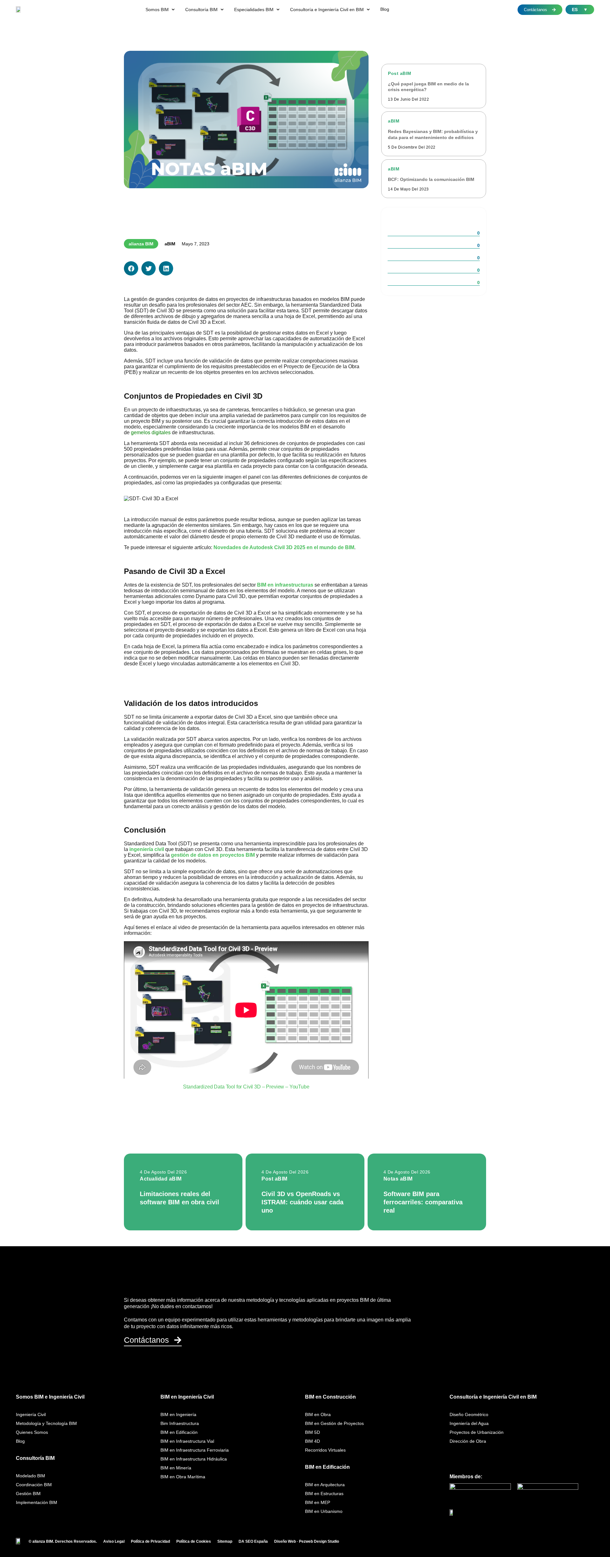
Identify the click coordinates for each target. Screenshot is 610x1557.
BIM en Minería (175, 1467)
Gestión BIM (28, 1493)
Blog (20, 1441)
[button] (161, 9)
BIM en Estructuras (324, 1493)
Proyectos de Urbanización (477, 1432)
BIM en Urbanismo (323, 1511)
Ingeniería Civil (31, 1414)
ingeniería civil (146, 849)
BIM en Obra (318, 1414)
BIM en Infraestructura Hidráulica (193, 1458)
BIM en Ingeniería (178, 1414)
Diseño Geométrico (469, 1414)
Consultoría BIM (35, 1458)
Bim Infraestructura (179, 1423)
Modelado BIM (30, 1475)
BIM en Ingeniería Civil (187, 1397)
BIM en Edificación (179, 1432)
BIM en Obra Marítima (182, 1476)
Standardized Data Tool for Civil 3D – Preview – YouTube (246, 1086)
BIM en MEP (317, 1502)
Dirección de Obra (468, 1441)
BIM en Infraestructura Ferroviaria (194, 1450)
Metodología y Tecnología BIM (46, 1423)
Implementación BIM (36, 1502)
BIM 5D (312, 1432)
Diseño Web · (286, 1541)
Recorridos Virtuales (325, 1450)
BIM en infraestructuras (285, 585)
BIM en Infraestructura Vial (187, 1441)
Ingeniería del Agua (469, 1423)
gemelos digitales (151, 432)
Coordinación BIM (34, 1484)
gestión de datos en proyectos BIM (213, 855)
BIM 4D (312, 1441)
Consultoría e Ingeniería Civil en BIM (493, 1397)
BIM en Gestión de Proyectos (334, 1423)
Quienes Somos (32, 1432)
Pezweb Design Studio (319, 1541)
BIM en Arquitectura (325, 1484)
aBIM (170, 243)
